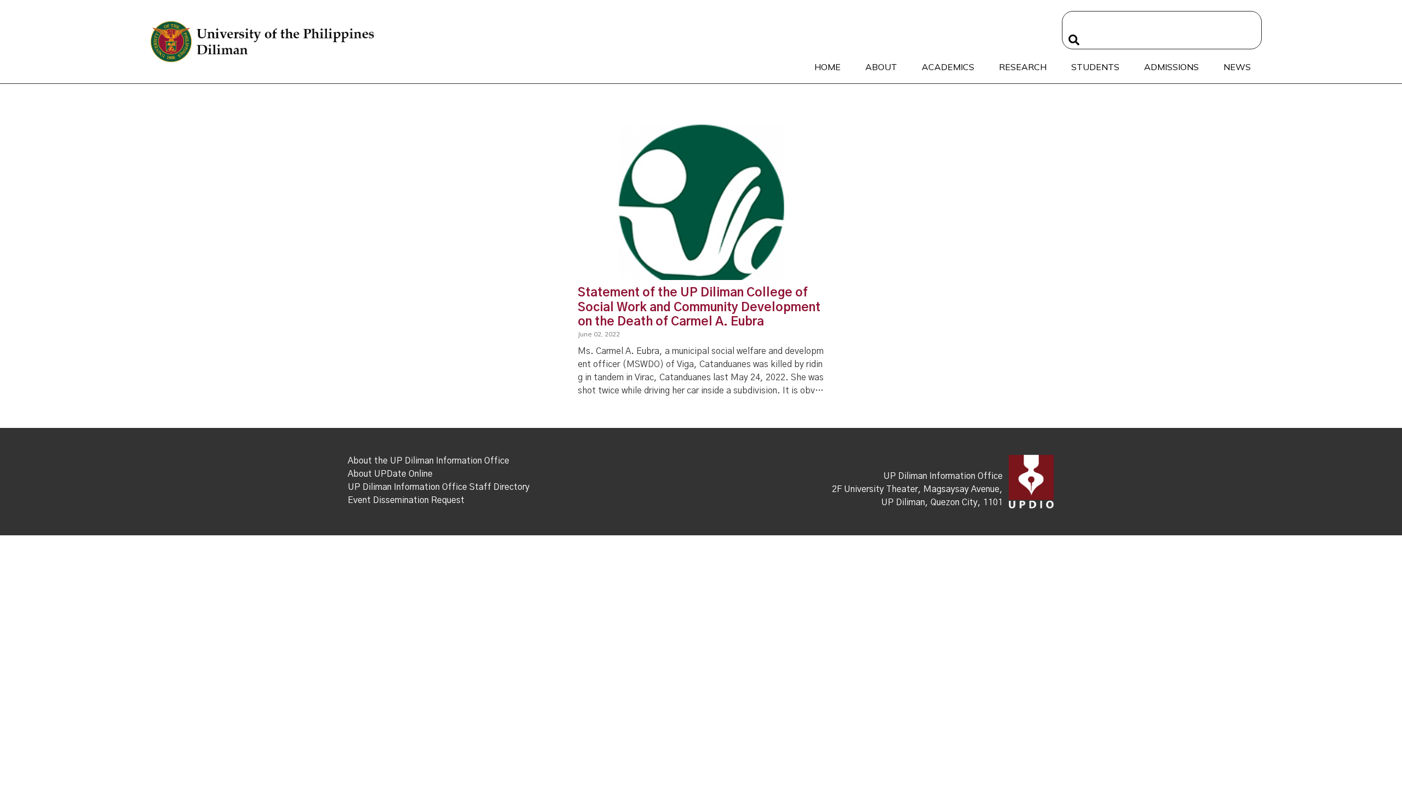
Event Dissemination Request (406, 500)
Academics (948, 66)
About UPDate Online (390, 474)
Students (1095, 66)
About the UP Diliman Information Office (428, 460)
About (881, 66)
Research (1023, 66)
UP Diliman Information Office (943, 476)
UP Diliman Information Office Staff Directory (439, 487)
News (1237, 66)
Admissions (1171, 66)
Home (827, 66)
